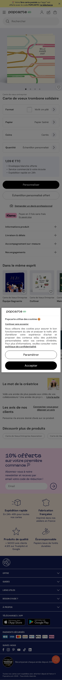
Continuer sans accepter (17, 324)
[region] (30, 340)
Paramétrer (31, 355)
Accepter (31, 366)
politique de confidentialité (20, 346)
